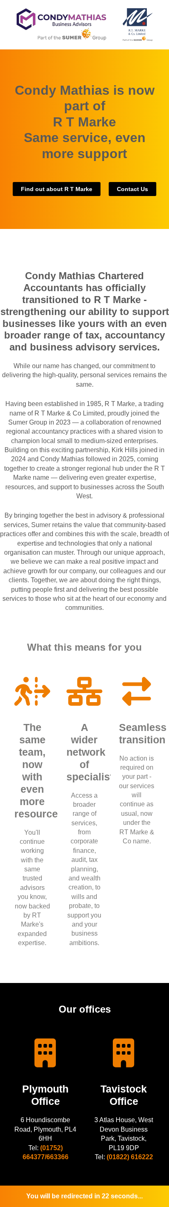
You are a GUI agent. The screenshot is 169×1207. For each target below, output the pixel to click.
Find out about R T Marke (56, 189)
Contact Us (132, 189)
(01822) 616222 (130, 1156)
